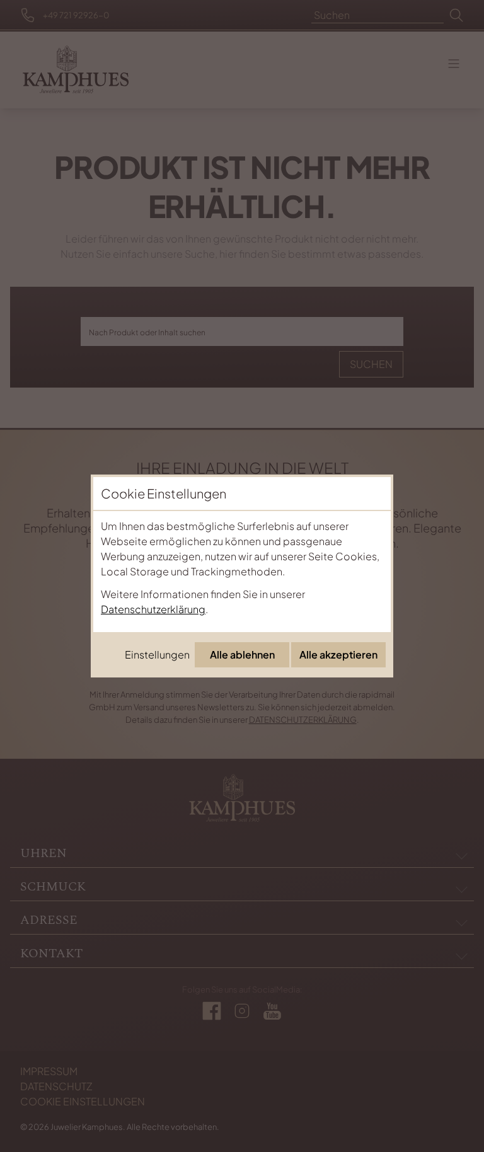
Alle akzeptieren (338, 654)
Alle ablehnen (242, 654)
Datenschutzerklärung (153, 609)
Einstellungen (157, 654)
